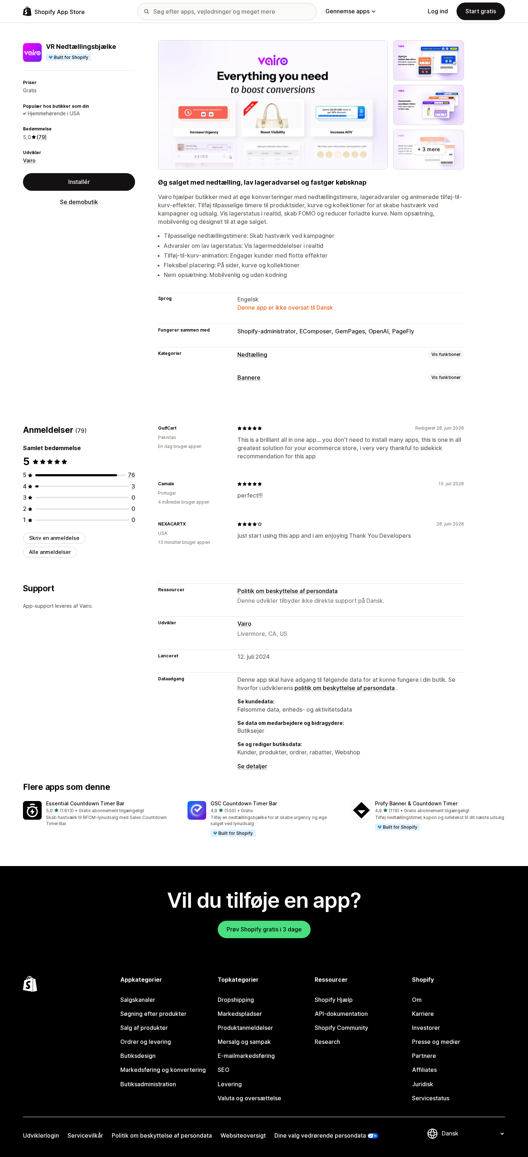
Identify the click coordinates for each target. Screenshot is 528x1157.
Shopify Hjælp (334, 999)
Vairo (29, 160)
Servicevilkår (85, 1135)
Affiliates (424, 1069)
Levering (230, 1084)
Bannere (248, 377)
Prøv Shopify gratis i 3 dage (264, 929)
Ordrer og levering (145, 1041)
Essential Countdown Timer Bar (85, 803)
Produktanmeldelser (245, 1027)
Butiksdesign (138, 1055)
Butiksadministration (148, 1084)
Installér (79, 181)
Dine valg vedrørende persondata (320, 1135)
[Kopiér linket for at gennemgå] (181, 428)
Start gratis (481, 11)
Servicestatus (430, 1098)
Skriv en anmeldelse (54, 538)
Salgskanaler (137, 999)
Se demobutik (79, 201)
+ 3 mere (428, 149)
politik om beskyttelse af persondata (345, 687)
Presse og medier (436, 1041)
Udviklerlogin (41, 1135)
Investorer (426, 1027)
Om (417, 999)
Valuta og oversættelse (249, 1098)
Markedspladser (240, 1013)
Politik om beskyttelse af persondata (287, 590)
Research (327, 1041)
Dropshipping (236, 999)
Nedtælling (252, 354)
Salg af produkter (144, 1027)
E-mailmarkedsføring (246, 1055)
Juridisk (422, 1084)
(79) (42, 137)
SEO (224, 1069)
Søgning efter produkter (153, 1013)
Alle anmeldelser (50, 552)
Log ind (438, 11)
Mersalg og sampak (244, 1041)
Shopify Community (341, 1027)
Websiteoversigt (243, 1135)
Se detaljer (252, 766)
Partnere (424, 1055)
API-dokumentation (341, 1013)
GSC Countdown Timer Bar (243, 803)
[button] (99, 814)
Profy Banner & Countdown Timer (416, 803)
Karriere (423, 1013)
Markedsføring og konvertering (163, 1069)
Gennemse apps (347, 11)
